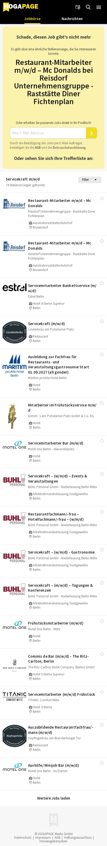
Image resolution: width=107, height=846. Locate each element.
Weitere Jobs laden (53, 798)
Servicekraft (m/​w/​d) (46, 323)
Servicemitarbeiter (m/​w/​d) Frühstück (61, 694)
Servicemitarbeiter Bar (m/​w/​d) (55, 443)
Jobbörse (32, 18)
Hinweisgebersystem (53, 841)
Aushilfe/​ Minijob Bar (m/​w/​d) (53, 765)
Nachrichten (72, 18)
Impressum (43, 837)
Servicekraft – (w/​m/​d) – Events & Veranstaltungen (57, 478)
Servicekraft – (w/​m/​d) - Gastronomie (61, 552)
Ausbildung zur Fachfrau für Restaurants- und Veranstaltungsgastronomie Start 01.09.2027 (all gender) (58, 364)
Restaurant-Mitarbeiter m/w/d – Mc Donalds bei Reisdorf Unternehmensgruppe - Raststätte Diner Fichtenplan (53, 81)
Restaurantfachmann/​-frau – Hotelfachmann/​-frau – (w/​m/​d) (56, 517)
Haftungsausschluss (77, 837)
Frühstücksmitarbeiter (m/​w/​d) (55, 623)
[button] (98, 7)
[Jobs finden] (88, 7)
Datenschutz (22, 837)
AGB (38, 147)
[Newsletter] (78, 7)
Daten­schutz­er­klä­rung (69, 147)
